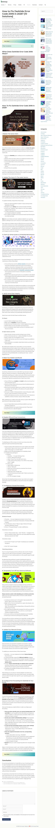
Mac (42, 169)
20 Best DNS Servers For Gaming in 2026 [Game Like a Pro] (46, 90)
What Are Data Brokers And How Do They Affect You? (13, 782)
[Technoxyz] (4, 1)
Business (34, 4)
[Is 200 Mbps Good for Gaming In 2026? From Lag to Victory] (43, 117)
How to (28, 4)
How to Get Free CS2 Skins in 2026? (49, 70)
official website (21, 263)
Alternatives (43, 132)
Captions (43, 140)
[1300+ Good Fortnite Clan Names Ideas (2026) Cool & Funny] (43, 40)
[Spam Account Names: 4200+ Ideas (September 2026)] (43, 26)
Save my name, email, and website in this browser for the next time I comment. (19, 815)
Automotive (43, 138)
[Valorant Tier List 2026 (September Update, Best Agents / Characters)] (43, 63)
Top (42, 190)
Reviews (43, 184)
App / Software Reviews (46, 135)
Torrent (42, 192)
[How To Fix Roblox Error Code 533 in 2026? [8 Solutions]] (43, 82)
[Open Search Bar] (45, 4)
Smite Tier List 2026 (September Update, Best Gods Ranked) (46, 57)
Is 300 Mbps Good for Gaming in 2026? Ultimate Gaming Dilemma (47, 111)
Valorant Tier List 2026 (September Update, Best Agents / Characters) (46, 64)
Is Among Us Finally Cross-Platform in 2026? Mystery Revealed (46, 97)
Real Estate (43, 182)
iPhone (42, 166)
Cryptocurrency (44, 143)
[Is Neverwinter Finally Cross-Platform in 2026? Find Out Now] (43, 75)
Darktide (4, 79)
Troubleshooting (10, 781)
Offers (42, 177)
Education (43, 148)
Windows (43, 197)
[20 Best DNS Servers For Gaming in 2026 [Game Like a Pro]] (43, 89)
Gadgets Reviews (45, 156)
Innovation (43, 163)
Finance (42, 151)
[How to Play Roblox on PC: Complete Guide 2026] (43, 20)
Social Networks (44, 186)
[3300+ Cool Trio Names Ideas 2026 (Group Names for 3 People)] (43, 33)
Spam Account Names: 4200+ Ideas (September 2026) (47, 27)
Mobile (19, 4)
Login (42, 167)
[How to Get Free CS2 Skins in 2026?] (43, 70)
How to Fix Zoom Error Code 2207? (18, 412)
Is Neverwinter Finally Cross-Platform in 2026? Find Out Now (47, 76)
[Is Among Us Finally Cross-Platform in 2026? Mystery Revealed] (43, 96)
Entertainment (44, 149)
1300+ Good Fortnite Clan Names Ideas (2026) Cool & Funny (46, 41)
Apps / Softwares (45, 137)
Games (2, 4)
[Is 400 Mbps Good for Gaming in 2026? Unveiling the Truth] (43, 103)
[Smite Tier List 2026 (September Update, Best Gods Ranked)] (43, 56)
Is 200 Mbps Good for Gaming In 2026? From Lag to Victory (46, 119)
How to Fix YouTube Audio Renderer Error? (20, 41)
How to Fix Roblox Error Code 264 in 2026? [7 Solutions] (14, 783)
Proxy (15, 4)
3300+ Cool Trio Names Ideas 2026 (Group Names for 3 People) (47, 34)
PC (24, 4)
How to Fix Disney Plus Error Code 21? (18, 754)
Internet (43, 164)
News (42, 176)
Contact (41, 4)
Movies (42, 172)
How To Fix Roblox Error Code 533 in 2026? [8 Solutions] (46, 83)
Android (42, 133)
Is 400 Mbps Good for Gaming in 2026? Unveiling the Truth (46, 104)
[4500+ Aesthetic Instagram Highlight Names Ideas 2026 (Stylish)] (43, 47)
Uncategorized (44, 195)
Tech (42, 187)
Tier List (42, 189)
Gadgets (43, 153)
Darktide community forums (27, 270)
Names (9, 4)
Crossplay (43, 141)
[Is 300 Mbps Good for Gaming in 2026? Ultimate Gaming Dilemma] (43, 110)
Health (42, 159)
